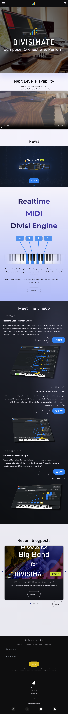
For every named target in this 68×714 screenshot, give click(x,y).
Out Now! (34, 180)
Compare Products (57, 478)
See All (57, 604)
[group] (34, 573)
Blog (34, 698)
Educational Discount (34, 703)
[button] (33, 185)
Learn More (33, 290)
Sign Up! (34, 664)
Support (34, 700)
